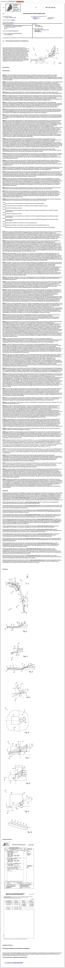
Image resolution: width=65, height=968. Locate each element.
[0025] (21, 962)
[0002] (15, 962)
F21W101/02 (35, 18)
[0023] (18, 962)
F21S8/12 (49, 18)
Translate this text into (4, 1)
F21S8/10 (34, 17)
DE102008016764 (9, 962)
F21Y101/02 (50, 17)
